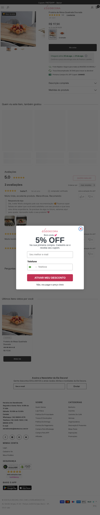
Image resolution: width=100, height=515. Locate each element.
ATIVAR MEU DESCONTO (50, 277)
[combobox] (32, 267)
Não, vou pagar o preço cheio (50, 285)
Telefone (32, 261)
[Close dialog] (81, 229)
